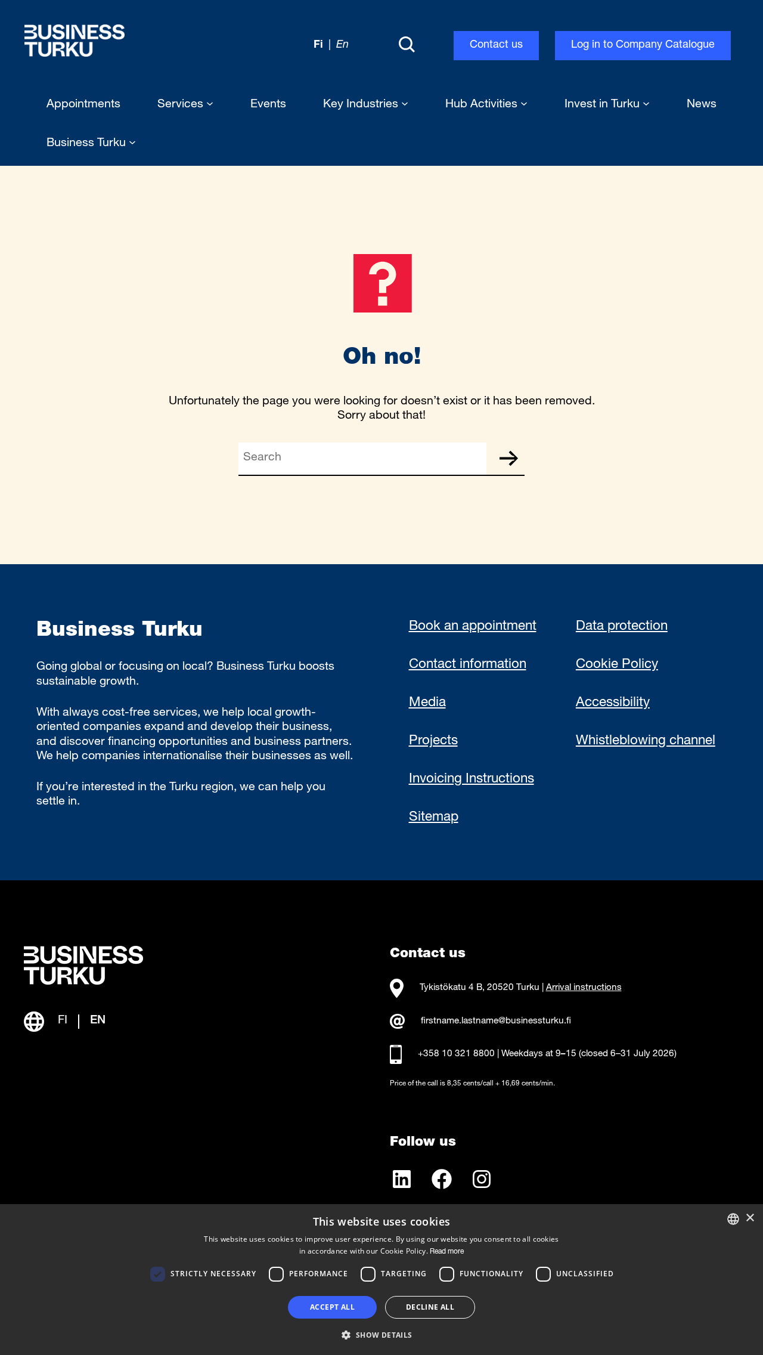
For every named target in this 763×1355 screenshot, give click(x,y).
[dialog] (381, 1279)
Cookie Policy (617, 665)
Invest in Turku (604, 105)
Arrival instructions (584, 987)
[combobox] (733, 1219)
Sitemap (433, 817)
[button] (381, 1334)
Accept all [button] (332, 1307)
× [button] (749, 1218)
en (342, 45)
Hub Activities (482, 105)
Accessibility (613, 703)
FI (62, 1021)
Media (427, 703)
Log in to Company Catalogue (643, 45)
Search (508, 459)
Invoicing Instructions (471, 779)
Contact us (496, 45)
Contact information (467, 665)
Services (181, 105)
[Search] (406, 45)
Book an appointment (472, 626)
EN (98, 1021)
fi (318, 45)
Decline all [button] (430, 1307)
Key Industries (362, 105)
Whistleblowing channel (645, 741)
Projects (433, 741)
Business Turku (87, 144)
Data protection (622, 626)
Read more (447, 1251)
